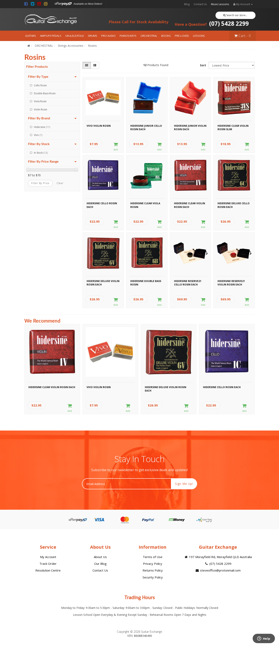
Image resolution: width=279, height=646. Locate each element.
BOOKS (166, 36)
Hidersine (42, 127)
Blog (187, 4)
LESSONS (199, 36)
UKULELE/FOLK (74, 36)
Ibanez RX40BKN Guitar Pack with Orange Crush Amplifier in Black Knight (35, 629)
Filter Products (37, 66)
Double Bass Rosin (45, 93)
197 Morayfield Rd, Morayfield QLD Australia (220, 557)
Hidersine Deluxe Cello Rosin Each (234, 205)
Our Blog (100, 564)
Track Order (48, 564)
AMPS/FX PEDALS (50, 36)
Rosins (92, 46)
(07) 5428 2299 (212, 23)
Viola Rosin (40, 101)
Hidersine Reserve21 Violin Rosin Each (231, 282)
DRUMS (92, 36)
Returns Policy (153, 570)
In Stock (41, 152)
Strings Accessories (70, 46)
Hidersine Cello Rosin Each (102, 205)
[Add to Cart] (116, 147)
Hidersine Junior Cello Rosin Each (146, 127)
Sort (203, 65)
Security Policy (153, 577)
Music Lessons (220, 4)
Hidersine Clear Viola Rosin (145, 205)
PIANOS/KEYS (128, 36)
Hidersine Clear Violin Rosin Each (189, 205)
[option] (52, 370)
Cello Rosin (40, 85)
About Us (100, 557)
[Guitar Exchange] (50, 19)
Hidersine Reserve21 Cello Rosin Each (187, 282)
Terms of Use (152, 557)
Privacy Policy (152, 564)
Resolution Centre (48, 570)
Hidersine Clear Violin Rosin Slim (233, 127)
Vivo (38, 135)
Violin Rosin (40, 109)
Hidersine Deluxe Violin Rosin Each (103, 282)
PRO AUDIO (108, 36)
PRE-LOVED (182, 36)
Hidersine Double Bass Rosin (145, 282)
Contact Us (200, 4)
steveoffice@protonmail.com (220, 570)
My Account (48, 557)
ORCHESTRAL (149, 36)
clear (60, 183)
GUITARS (30, 36)
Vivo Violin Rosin (99, 126)
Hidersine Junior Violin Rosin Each (190, 127)
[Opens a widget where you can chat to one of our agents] (263, 639)
